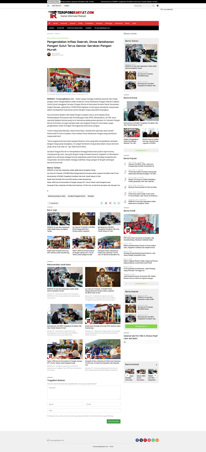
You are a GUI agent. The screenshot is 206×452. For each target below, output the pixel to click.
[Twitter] (141, 440)
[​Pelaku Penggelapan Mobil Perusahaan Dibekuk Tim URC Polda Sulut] (132, 132)
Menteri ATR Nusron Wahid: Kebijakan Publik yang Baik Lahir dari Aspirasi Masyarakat (142, 180)
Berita (55, 23)
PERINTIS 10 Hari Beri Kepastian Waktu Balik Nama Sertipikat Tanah (71, 170)
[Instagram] (149, 440)
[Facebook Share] (101, 203)
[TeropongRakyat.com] (70, 14)
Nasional (64, 23)
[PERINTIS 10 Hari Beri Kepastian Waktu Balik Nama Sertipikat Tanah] (58, 218)
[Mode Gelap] (158, 6)
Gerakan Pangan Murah (76, 196)
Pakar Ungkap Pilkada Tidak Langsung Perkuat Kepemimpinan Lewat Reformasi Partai (141, 262)
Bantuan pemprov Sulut (56, 196)
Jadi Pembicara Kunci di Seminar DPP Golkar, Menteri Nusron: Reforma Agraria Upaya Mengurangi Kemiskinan (140, 277)
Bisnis (127, 23)
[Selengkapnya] (156, 365)
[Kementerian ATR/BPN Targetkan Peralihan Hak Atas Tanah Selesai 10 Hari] (109, 218)
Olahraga (108, 23)
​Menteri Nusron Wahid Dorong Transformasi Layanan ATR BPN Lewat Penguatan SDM (151, 141)
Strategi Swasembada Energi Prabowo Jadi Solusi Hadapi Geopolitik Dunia (139, 254)
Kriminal (99, 23)
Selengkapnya (140, 150)
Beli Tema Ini (56, 5)
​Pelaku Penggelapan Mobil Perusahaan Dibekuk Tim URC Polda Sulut (131, 141)
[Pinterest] (145, 440)
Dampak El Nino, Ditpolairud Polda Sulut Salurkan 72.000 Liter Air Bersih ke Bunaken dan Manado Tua (83, 185)
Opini (134, 23)
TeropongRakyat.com (102, 28)
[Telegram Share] (114, 203)
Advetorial (118, 23)
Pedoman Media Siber (75, 28)
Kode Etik (60, 28)
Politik (80, 23)
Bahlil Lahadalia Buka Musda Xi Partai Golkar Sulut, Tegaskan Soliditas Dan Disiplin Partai (140, 246)
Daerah (72, 23)
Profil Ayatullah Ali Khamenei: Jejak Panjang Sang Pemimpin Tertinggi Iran (139, 270)
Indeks (66, 5)
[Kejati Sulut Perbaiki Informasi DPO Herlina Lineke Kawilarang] (58, 242)
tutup (161, 9)
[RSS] (157, 440)
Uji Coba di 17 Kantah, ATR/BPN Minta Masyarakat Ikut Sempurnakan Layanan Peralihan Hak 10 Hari (83, 173)
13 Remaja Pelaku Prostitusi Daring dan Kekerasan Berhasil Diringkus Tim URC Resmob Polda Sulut (143, 173)
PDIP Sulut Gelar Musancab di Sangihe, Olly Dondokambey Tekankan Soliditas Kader (139, 239)
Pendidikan (89, 23)
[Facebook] (137, 440)
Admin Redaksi (56, 54)
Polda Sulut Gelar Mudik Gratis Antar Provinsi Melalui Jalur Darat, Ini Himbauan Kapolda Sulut (143, 195)
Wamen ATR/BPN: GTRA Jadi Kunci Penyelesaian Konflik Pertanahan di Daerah (141, 165)
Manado (91, 196)
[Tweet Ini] (106, 203)
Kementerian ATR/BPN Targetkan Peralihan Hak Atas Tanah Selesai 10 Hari (108, 2)
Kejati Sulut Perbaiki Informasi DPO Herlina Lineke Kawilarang (69, 179)
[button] (153, 5)
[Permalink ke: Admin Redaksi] (49, 54)
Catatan (51, 28)
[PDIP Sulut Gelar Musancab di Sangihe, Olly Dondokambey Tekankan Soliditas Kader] (141, 224)
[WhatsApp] (153, 440)
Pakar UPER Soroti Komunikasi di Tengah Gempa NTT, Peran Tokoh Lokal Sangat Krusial (78, 182)
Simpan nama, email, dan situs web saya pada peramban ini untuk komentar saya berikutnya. (81, 416)
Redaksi (88, 28)
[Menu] (48, 6)
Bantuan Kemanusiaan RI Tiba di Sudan (143, 187)
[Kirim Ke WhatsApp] (118, 203)
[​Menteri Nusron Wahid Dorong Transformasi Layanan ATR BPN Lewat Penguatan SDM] (151, 132)
